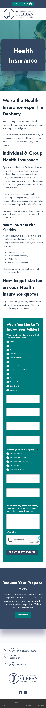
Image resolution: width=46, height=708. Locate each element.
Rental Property (15, 358)
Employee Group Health (19, 370)
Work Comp (14, 378)
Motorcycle (14, 382)
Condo (12, 350)
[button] (23, 615)
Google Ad (14, 465)
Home (12, 346)
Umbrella (13, 390)
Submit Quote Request (22, 552)
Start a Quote (21, 4)
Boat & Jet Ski (15, 386)
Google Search (16, 453)
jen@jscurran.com (17, 664)
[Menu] (41, 14)
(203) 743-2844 (15, 658)
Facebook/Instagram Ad (19, 461)
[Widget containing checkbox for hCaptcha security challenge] (23, 540)
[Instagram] (25, 692)
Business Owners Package (20, 374)
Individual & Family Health (20, 366)
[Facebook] (20, 692)
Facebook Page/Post (18, 457)
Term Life (13, 362)
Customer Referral (17, 469)
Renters (13, 354)
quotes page (23, 305)
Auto (12, 342)
